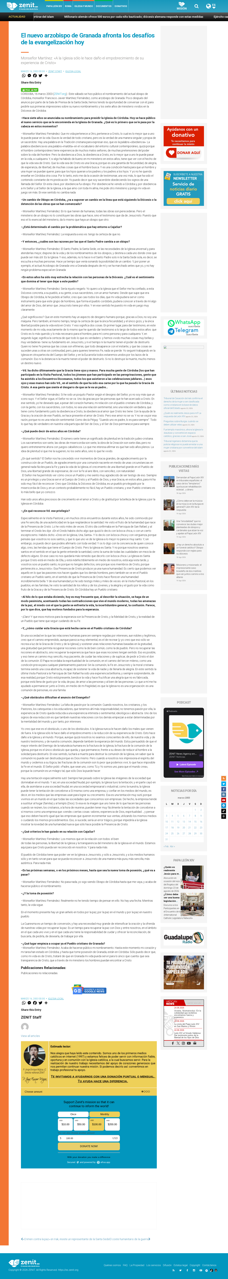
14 (189, 821)
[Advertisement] (89, 1209)
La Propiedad (137, 1265)
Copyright (195, 1265)
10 (166, 821)
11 (172, 821)
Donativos (121, 6)
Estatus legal (181, 1265)
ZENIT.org (60, 93)
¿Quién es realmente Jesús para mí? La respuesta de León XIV (172, 874)
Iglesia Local (73, 71)
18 (172, 827)
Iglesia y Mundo (83, 6)
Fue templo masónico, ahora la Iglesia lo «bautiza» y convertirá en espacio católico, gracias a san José (183, 432)
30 (201, 833)
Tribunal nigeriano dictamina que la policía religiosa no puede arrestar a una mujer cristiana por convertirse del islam (183, 444)
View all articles (30, 1036)
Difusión (167, 1265)
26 (178, 833)
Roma (68, 6)
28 (189, 833)
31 (166, 839)
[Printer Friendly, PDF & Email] (29, 89)
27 (184, 833)
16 (201, 821)
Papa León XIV (54, 6)
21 (189, 827)
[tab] (174, 1003)
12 (178, 821)
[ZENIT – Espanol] (26, 6)
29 (195, 833)
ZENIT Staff (55, 71)
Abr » (172, 846)
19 (178, 827)
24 (166, 833)
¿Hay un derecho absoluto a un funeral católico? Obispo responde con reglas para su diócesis (190, 549)
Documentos (104, 6)
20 (184, 827)
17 (166, 827)
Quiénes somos (112, 1265)
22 (195, 827)
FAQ (125, 1265)
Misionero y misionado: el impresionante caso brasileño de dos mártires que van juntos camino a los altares (190, 571)
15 (195, 821)
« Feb (166, 846)
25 (172, 833)
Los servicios (153, 1265)
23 (201, 827)
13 (184, 821)
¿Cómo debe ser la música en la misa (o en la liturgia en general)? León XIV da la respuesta (190, 505)
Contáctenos (209, 1265)
